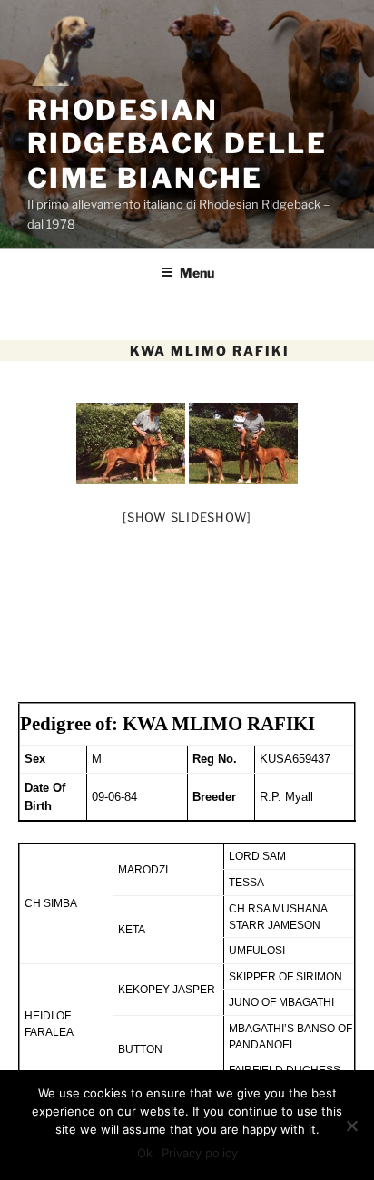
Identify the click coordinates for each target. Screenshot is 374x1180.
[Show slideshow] (187, 517)
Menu (197, 272)
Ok (145, 1153)
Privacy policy (200, 1153)
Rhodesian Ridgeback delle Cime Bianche (177, 143)
